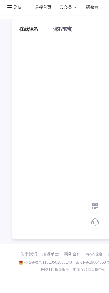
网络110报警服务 (55, 270)
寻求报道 (94, 253)
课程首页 (43, 7)
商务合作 (72, 253)
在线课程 (29, 29)
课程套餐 (63, 29)
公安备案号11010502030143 (48, 262)
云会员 (65, 7)
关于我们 (28, 253)
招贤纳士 (50, 253)
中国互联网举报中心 (89, 270)
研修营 (92, 7)
